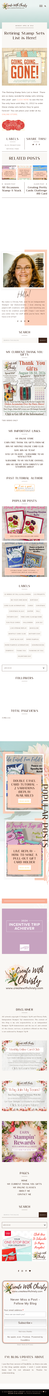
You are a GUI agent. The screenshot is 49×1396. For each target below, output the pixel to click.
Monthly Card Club (17, 633)
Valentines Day (24, 656)
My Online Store (24, 438)
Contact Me (24, 1194)
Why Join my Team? (24, 450)
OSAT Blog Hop (16, 639)
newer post (9, 184)
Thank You (21, 650)
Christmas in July (16, 611)
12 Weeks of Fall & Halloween (17, 594)
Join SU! (39, 622)
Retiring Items (12, 149)
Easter (30, 611)
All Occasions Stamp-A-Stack (11, 189)
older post (39, 184)
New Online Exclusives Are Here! (24, 536)
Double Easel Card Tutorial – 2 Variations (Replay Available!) (24, 571)
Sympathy (10, 650)
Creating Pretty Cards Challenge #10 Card (36, 190)
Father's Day (12, 617)
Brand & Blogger (15, 1393)
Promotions (15, 145)
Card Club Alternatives (14, 605)
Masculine (34, 628)
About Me (24, 1191)
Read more (25, 801)
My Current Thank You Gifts (24, 1184)
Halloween (28, 622)
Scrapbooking (38, 645)
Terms (24, 1344)
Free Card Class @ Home (31, 617)
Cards (30, 605)
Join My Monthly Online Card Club (24, 446)
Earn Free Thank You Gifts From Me (24, 442)
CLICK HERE (23, 99)
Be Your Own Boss (19, 600)
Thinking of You (36, 650)
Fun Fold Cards (13, 622)
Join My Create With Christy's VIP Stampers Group (24, 465)
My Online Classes (24, 1187)
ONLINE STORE (9, 114)
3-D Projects (39, 594)
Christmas (40, 605)
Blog (7, 145)
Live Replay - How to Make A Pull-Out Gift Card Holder (24, 856)
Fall (38, 611)
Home (24, 1180)
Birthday (34, 600)
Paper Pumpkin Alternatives (17, 645)
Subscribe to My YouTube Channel (24, 460)
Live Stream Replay (18, 628)
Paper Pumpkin (32, 639)
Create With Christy (16, 1392)
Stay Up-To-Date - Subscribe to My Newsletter (24, 455)
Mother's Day (34, 633)
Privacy (30, 1344)
